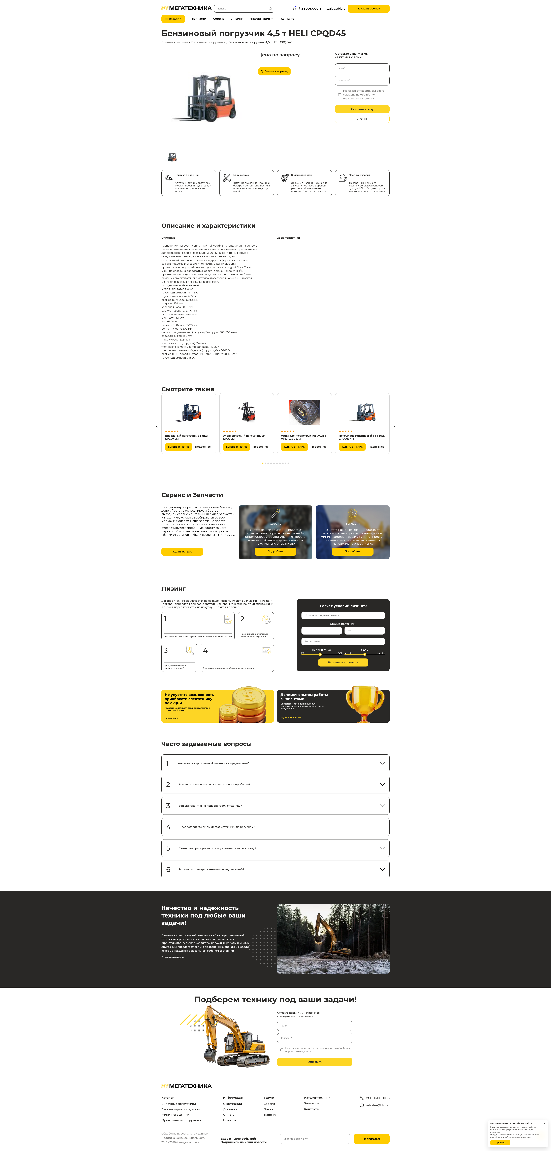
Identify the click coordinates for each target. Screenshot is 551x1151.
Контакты (288, 18)
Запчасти (199, 18)
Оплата (228, 1114)
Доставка (230, 1109)
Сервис (218, 18)
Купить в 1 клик (178, 446)
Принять (500, 1142)
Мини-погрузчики (175, 1114)
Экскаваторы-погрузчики (180, 1109)
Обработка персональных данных (184, 1133)
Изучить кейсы (289, 717)
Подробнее (203, 446)
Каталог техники (317, 1097)
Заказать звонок (368, 8)
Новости (229, 1120)
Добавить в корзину (274, 71)
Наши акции (171, 718)
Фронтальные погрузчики (181, 1120)
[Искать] (270, 8)
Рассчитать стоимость (343, 662)
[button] (156, 426)
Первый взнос (321, 650)
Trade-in (270, 1114)
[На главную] (186, 9)
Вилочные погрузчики (208, 42)
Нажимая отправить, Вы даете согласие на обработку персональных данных (363, 94)
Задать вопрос (182, 551)
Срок (364, 650)
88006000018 (378, 1098)
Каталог (182, 42)
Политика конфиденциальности (183, 1138)
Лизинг (237, 18)
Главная (167, 42)
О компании (232, 1104)
